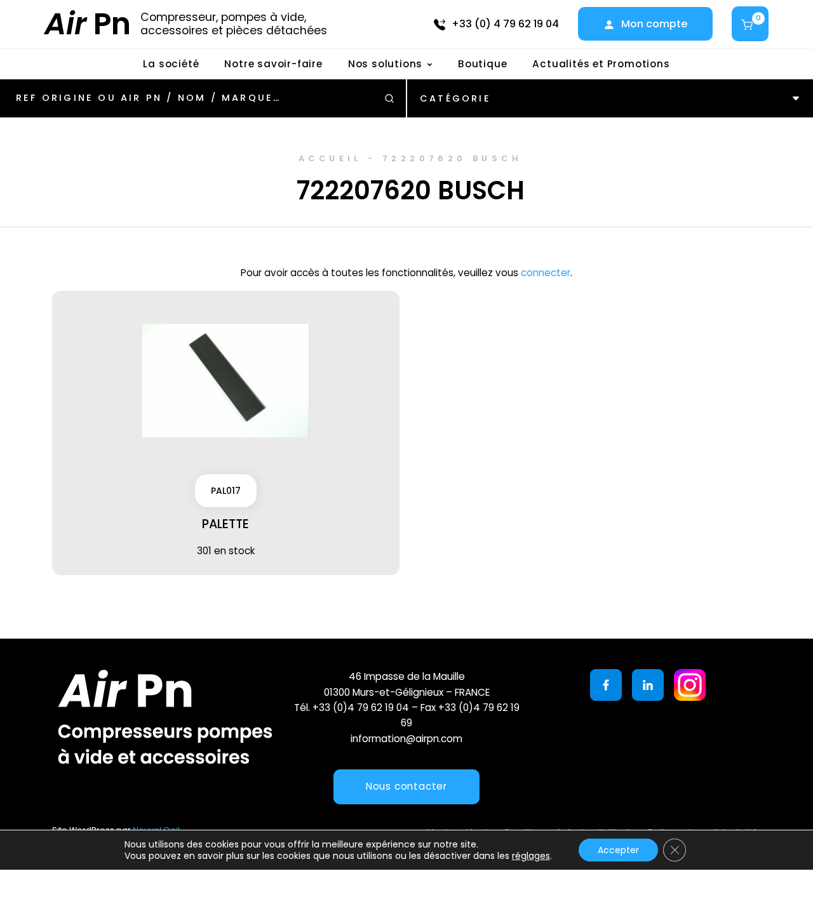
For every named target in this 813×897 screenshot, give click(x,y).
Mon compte (654, 24)
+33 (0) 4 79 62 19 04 (505, 24)
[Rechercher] (389, 98)
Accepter (618, 850)
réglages (531, 855)
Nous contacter (406, 786)
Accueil (330, 158)
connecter (545, 272)
